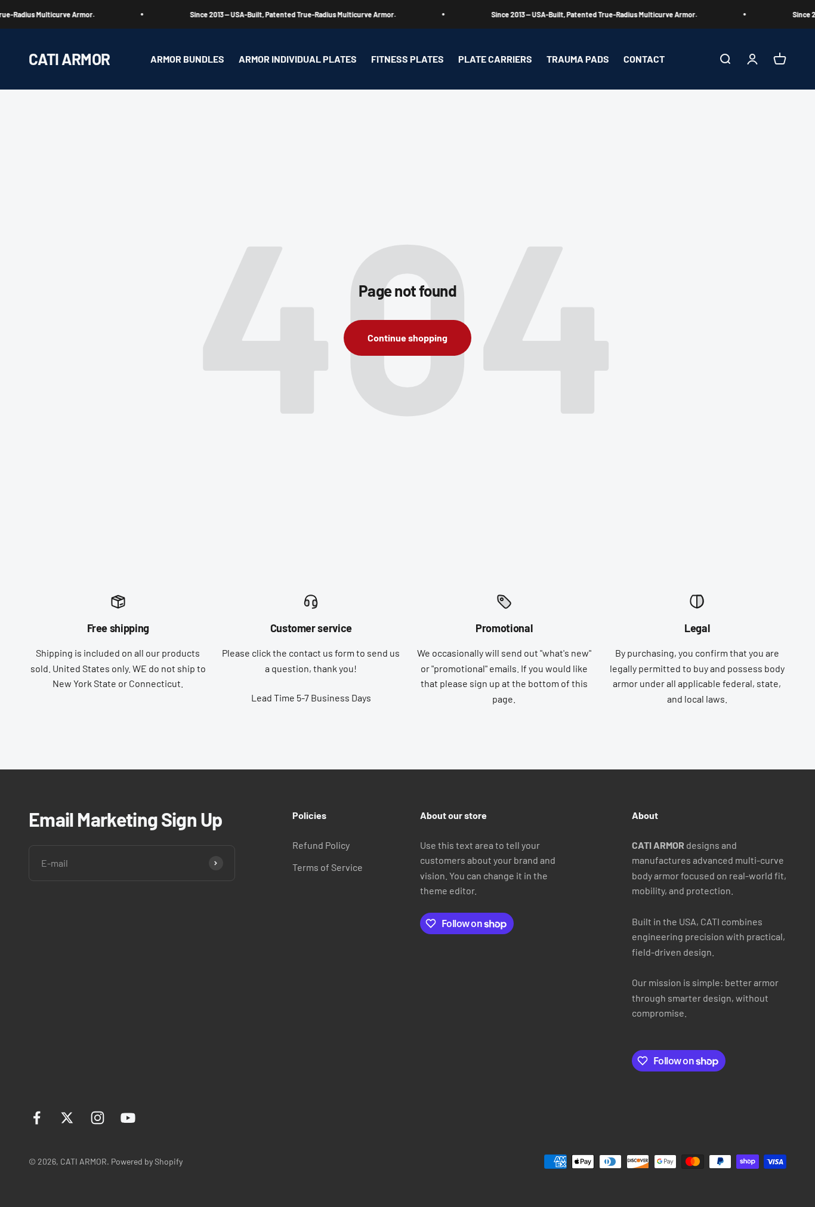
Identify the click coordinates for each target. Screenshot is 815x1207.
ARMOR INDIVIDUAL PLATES (298, 58)
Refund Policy (321, 845)
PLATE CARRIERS (495, 58)
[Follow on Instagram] (97, 1118)
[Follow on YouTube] (128, 1118)
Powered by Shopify (147, 1161)
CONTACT (644, 58)
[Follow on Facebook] (37, 1118)
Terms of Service (327, 867)
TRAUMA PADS (578, 58)
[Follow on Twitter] (67, 1118)
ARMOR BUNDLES (187, 58)
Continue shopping (407, 337)
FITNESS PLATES (407, 58)
